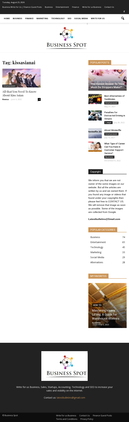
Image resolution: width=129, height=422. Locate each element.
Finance (75, 7)
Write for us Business (91, 7)
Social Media (81, 18)
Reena (5, 99)
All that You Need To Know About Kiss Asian (19, 93)
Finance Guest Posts (102, 415)
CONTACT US (115, 201)
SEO (69, 18)
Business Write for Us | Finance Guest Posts (22, 7)
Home (7, 18)
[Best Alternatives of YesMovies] (95, 99)
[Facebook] (124, 11)
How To (97, 305)
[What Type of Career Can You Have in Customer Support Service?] (95, 147)
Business (49, 7)
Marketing (42, 18)
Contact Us (109, 7)
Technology (57, 18)
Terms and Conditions (66, 419)
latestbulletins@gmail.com (71, 397)
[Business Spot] (64, 38)
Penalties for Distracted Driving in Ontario (114, 115)
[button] (123, 18)
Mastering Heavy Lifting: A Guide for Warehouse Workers (105, 314)
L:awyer (108, 122)
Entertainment (62, 7)
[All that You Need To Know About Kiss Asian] (21, 78)
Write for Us (98, 18)
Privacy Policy (86, 419)
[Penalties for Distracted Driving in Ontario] (95, 115)
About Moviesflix (112, 130)
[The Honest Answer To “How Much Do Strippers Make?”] (107, 80)
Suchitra (96, 322)
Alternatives (96, 262)
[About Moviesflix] (95, 133)
